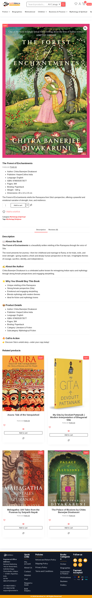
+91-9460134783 (9, 588)
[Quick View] (23, 429)
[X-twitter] (80, 560)
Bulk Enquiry (27, 589)
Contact (27, 571)
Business (63, 581)
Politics (63, 585)
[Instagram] (75, 565)
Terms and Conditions (44, 571)
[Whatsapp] (80, 565)
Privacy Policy (41, 567)
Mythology (10, 219)
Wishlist (27, 575)
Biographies (17, 12)
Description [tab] (41, 230)
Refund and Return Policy (45, 559)
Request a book (28, 584)
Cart (26, 579)
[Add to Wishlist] (27, 205)
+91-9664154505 (9, 586)
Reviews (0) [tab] (53, 230)
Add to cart (18, 205)
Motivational (30, 12)
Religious (18, 219)
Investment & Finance (64, 572)
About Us (28, 567)
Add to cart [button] (23, 433)
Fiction (5, 12)
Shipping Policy (41, 563)
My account (27, 563)
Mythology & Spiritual (78, 12)
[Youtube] (85, 560)
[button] (87, 4)
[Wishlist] (76, 4)
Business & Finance (57, 12)
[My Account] (79, 4)
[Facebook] (75, 560)
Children (41, 12)
